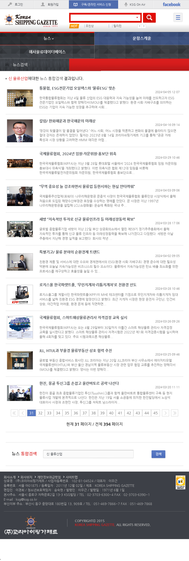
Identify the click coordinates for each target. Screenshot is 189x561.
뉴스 (47, 38)
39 (102, 413)
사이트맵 (72, 477)
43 (138, 413)
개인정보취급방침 (49, 477)
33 (49, 413)
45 (155, 413)
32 (40, 413)
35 (67, 413)
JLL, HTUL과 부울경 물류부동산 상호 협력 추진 (75, 351)
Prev (140, 26)
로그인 (19, 4)
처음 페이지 (14, 412)
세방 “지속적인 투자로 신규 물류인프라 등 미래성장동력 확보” (87, 219)
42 (129, 413)
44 (146, 413)
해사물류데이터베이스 (47, 52)
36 (76, 413)
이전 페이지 (22, 412)
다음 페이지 (165, 412)
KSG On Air (137, 4)
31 (31, 413)
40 (111, 413)
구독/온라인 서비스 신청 (96, 4)
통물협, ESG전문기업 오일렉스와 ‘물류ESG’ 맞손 (77, 88)
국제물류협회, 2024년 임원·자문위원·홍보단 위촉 (77, 154)
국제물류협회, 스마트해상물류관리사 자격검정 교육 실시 (83, 318)
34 (58, 413)
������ (121, 26)
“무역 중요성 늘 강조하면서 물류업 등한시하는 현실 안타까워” (87, 186)
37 (84, 413)
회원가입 (53, 4)
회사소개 (10, 477)
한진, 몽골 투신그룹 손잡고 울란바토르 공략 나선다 (79, 383)
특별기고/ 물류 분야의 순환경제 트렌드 (69, 252)
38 (93, 413)
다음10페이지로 (174, 412)
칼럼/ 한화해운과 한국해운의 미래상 (67, 121)
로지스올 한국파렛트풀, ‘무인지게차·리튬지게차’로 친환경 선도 (88, 285)
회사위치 (26, 477)
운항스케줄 (142, 38)
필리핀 (89, 26)
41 (120, 413)
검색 (158, 454)
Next (144, 26)
